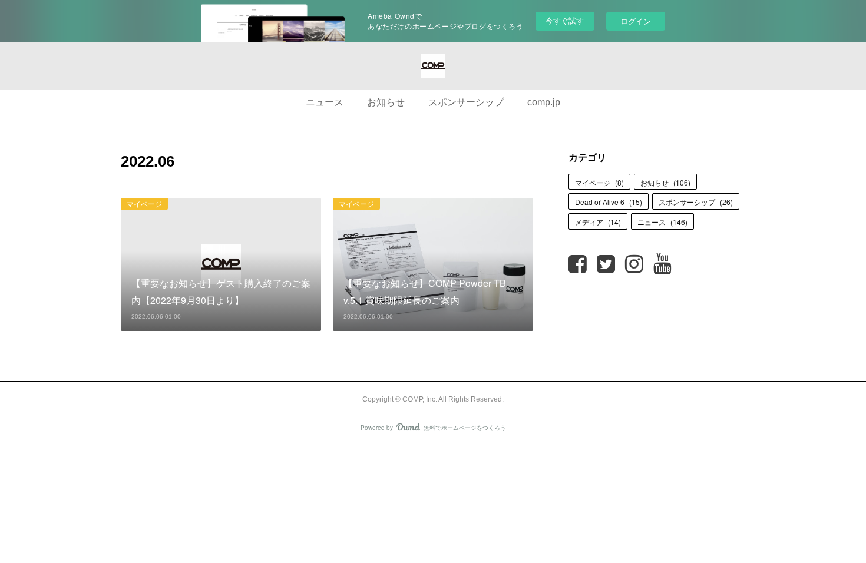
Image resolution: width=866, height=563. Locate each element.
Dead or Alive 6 (608, 202)
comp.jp (543, 102)
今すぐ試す (565, 20)
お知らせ (386, 102)
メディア (598, 222)
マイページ (144, 203)
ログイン (635, 21)
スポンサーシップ (466, 102)
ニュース (324, 102)
